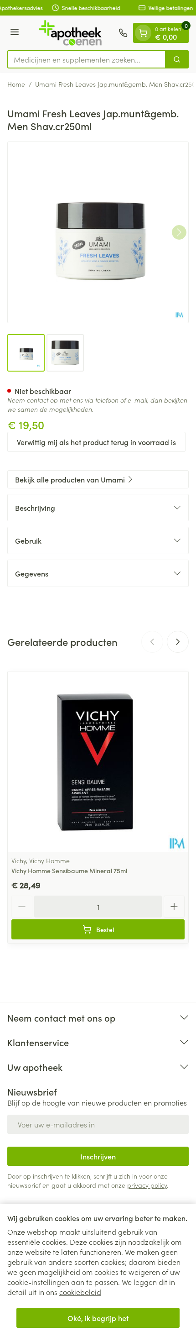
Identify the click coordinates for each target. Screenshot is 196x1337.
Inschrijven (98, 1156)
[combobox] (86, 59)
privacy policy (147, 1185)
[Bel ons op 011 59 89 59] (123, 32)
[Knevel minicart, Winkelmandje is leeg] (143, 33)
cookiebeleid (80, 1292)
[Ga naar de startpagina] (70, 33)
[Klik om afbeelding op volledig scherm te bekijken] (98, 232)
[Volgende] (179, 232)
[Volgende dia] (178, 642)
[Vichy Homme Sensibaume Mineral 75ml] (98, 761)
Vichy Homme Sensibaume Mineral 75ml (69, 870)
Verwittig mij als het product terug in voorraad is (96, 442)
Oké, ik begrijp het (98, 1318)
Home (16, 84)
